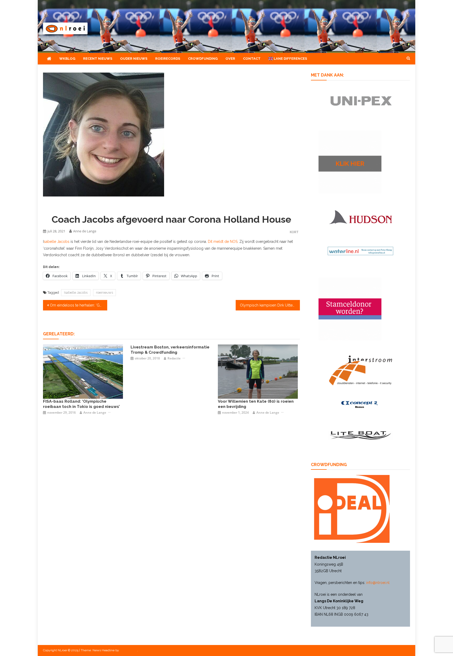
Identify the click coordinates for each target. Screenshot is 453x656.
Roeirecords (167, 59)
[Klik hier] (350, 162)
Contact (252, 59)
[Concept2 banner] (360, 404)
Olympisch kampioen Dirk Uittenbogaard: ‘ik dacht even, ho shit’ (270, 305)
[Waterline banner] (360, 251)
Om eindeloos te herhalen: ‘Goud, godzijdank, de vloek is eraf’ (78, 305)
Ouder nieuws (133, 59)
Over (230, 59)
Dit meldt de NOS (223, 241)
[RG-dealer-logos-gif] (360, 101)
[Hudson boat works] (360, 216)
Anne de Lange (84, 231)
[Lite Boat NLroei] (360, 435)
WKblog (67, 59)
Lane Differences (290, 59)
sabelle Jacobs (56, 241)
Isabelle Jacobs (76, 292)
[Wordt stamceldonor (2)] (350, 309)
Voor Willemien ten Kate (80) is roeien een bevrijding (256, 404)
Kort (294, 232)
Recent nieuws (97, 59)
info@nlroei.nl (378, 583)
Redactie (174, 358)
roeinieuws (104, 292)
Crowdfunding (203, 59)
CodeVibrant (128, 650)
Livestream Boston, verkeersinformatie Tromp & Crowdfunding (170, 350)
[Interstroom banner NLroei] (360, 370)
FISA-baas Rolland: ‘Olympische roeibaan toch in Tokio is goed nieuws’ (81, 404)
